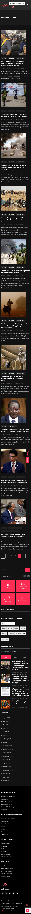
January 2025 (7, 767)
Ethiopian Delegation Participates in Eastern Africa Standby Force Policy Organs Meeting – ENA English (20, 679)
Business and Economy (8, 796)
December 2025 (8, 746)
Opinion (3, 826)
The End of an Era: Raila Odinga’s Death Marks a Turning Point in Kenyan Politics (15, 430)
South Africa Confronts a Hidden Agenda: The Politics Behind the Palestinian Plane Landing (12, 63)
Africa (4, 58)
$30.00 (23, 628)
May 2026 (6, 728)
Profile (3, 849)
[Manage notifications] (27, 905)
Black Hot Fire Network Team (20, 672)
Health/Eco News (6, 824)
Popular (15, 657)
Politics (3, 829)
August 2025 (7, 760)
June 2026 (6, 725)
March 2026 (6, 735)
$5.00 (4, 628)
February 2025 (7, 763)
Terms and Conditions (8, 903)
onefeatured (20, 58)
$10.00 (10, 628)
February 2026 (7, 739)
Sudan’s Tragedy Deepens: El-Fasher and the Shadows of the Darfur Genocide (14, 220)
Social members (6, 854)
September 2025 (8, 756)
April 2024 (6, 780)
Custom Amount (20, 633)
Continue (5, 639)
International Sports (6, 804)
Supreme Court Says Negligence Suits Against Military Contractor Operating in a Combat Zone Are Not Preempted (20, 692)
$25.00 (16, 628)
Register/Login (5, 843)
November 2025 (8, 749)
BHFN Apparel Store (7, 868)
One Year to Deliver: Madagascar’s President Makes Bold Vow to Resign (14, 481)
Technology (4, 834)
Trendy (25, 657)
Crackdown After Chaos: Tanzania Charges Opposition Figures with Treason (13, 167)
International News (6, 802)
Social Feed (4, 851)
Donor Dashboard (6, 857)
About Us (4, 866)
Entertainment (5, 799)
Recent (6, 657)
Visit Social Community (17, 3)
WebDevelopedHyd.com (8, 908)
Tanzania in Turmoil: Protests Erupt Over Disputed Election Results (15, 272)
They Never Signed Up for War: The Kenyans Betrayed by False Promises (14, 115)
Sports (3, 832)
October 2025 (7, 753)
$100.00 (11, 633)
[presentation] (25, 576)
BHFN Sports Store (6, 871)
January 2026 (7, 742)
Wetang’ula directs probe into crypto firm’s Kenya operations (21, 703)
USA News (4, 809)
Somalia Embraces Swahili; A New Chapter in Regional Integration (13, 535)
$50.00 (4, 633)
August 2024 (7, 774)
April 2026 (6, 732)
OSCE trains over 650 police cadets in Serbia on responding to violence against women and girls (20, 666)
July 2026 (6, 721)
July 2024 (6, 777)
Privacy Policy (19, 903)
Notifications (5, 846)
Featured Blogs (5, 876)
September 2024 (8, 770)
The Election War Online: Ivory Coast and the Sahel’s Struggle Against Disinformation (14, 326)
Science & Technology (7, 807)
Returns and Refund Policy (8, 901)
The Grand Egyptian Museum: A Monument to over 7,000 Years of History (13, 379)
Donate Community (6, 874)
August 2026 (7, 718)
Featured (11, 58)
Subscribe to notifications (10, 651)
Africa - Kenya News (15, 528)
